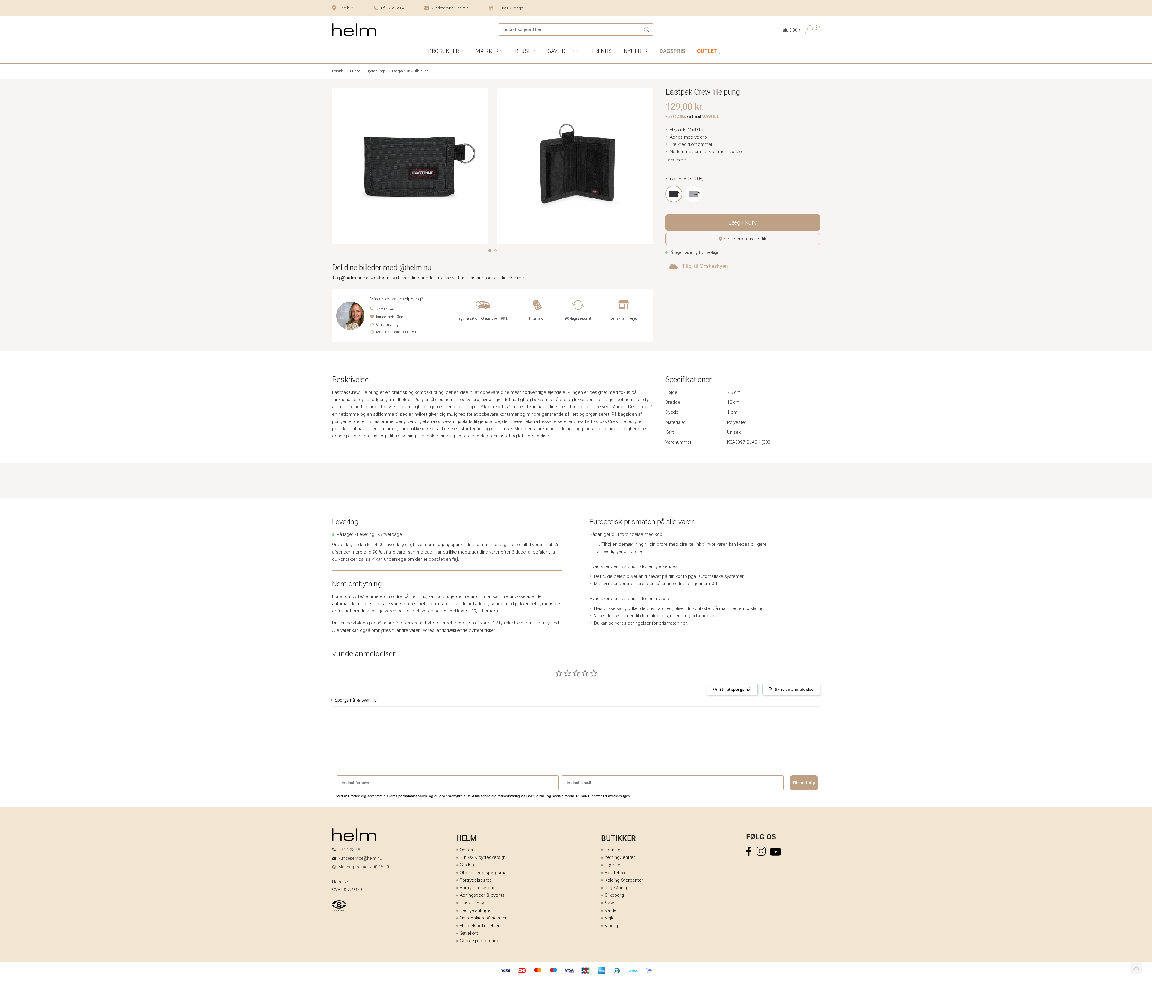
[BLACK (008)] (673, 194)
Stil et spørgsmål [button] (735, 689)
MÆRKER (487, 51)
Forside (338, 71)
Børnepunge (376, 71)
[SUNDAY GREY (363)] (694, 194)
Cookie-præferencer (480, 940)
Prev (336, 167)
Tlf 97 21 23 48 (393, 8)
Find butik (347, 8)
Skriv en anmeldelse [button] (794, 689)
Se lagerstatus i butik (745, 239)
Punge (355, 71)
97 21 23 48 (386, 309)
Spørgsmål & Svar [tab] (352, 700)
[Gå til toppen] (1136, 968)
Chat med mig (387, 324)
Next (649, 167)
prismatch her (673, 623)
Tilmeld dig (804, 782)
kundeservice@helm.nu (451, 8)
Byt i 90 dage (512, 8)
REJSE (523, 51)
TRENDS (601, 51)
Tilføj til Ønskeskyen (705, 266)
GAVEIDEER (561, 51)
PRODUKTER (443, 51)
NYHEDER (636, 51)
